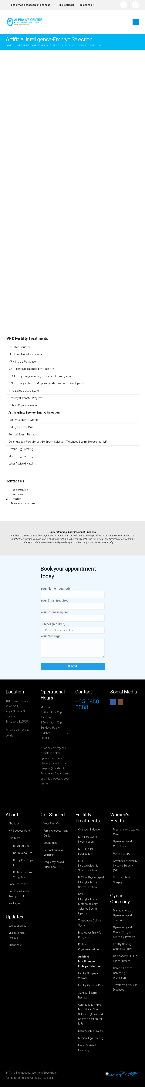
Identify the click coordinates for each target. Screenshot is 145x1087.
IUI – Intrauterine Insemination (25, 354)
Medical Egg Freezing (20, 456)
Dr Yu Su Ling (21, 845)
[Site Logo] (24, 22)
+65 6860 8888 (19, 489)
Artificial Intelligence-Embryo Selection (34, 412)
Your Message (50, 636)
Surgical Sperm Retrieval (22, 434)
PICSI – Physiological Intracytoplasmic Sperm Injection (40, 376)
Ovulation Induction (19, 347)
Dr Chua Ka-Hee (22, 853)
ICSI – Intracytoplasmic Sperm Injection (31, 369)
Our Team (14, 838)
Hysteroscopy (121, 853)
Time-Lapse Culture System (24, 390)
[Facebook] (123, 4)
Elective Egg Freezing (20, 449)
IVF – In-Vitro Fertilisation (22, 361)
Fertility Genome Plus (20, 427)
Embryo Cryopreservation (23, 405)
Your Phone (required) (56, 612)
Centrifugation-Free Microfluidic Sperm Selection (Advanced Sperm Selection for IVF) (58, 441)
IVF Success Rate (19, 830)
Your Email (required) (55, 600)
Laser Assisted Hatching (22, 463)
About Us (14, 823)
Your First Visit (52, 823)
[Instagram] (135, 4)
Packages (14, 903)
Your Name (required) (55, 588)
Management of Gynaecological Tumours (122, 915)
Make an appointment (23, 503)
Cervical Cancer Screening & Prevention (122, 973)
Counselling (50, 842)
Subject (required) (53, 624)
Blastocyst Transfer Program (25, 398)
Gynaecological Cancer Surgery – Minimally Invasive (124, 932)
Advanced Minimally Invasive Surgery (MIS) (125, 865)
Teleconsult (17, 494)
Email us (16, 498)
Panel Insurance (18, 884)
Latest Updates (17, 925)
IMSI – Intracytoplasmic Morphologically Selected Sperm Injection (46, 383)
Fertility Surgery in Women (23, 419)
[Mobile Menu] (136, 22)
